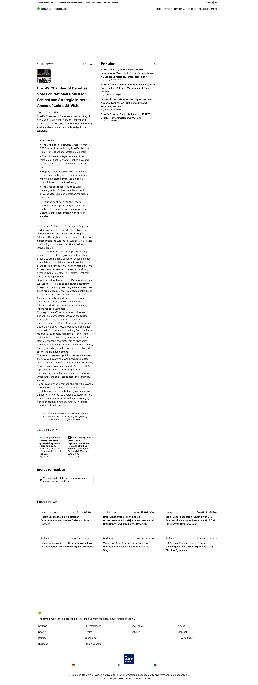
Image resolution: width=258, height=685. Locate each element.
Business (108, 538)
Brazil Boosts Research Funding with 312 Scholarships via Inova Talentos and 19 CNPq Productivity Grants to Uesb (191, 520)
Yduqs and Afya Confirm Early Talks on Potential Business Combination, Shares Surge (126, 547)
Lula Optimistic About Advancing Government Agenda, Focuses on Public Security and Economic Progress (127, 103)
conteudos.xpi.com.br (82, 437)
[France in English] (133, 665)
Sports (42, 631)
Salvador (136, 631)
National (170, 512)
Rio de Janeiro (93, 643)
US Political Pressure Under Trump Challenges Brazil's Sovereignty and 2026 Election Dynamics (189, 547)
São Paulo (137, 625)
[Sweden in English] (170, 665)
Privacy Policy (186, 637)
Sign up (218, 2)
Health (88, 631)
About (181, 625)
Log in (210, 2)
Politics (45, 538)
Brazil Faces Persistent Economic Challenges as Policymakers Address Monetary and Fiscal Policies (128, 88)
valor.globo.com (44, 80)
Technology (109, 512)
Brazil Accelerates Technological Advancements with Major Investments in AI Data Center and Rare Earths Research (128, 520)
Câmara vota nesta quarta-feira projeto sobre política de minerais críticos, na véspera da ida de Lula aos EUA (50, 447)
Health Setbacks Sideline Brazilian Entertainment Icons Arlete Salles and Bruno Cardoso (80, 2)
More (214, 9)
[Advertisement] (129, 34)
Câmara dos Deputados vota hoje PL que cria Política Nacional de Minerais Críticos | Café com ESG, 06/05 (78, 447)
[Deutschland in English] (92, 665)
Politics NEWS (45, 64)
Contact (182, 631)
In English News (116, 678)
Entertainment (49, 512)
